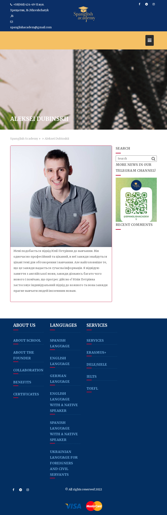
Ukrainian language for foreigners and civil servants (64, 463)
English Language (60, 361)
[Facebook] (139, 4)
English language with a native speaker (64, 402)
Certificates (26, 394)
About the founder (23, 355)
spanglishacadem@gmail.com (31, 27)
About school (27, 340)
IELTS (92, 376)
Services (95, 340)
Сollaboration (28, 370)
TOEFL (92, 388)
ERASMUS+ (96, 352)
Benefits (22, 382)
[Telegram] (146, 4)
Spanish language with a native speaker (64, 431)
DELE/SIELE (97, 364)
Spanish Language (60, 343)
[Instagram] (153, 4)
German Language (60, 379)
